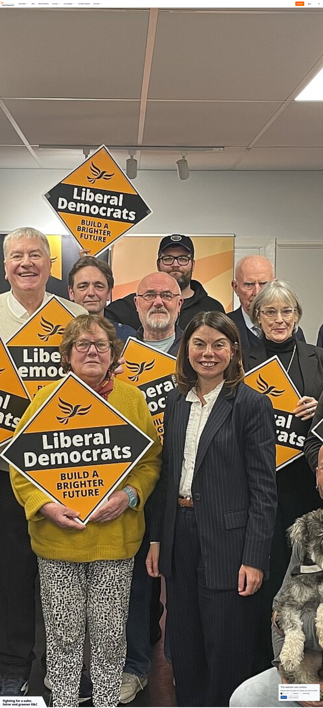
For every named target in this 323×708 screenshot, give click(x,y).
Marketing (306, 693)
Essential (286, 693)
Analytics (296, 693)
